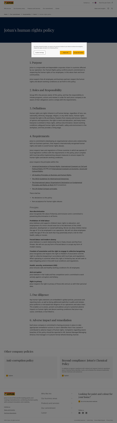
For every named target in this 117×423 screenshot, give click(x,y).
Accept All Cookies (78, 52)
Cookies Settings (39, 52)
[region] (59, 49)
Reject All (65, 52)
